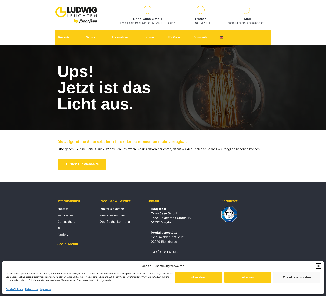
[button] (318, 266)
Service (90, 37)
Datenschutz (31, 289)
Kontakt (150, 37)
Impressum (45, 289)
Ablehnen (248, 277)
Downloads (200, 37)
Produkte (63, 37)
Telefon (200, 19)
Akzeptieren (198, 277)
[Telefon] (201, 10)
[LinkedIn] (59, 253)
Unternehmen (120, 37)
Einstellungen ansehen (297, 277)
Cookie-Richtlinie (14, 289)
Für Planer (174, 37)
